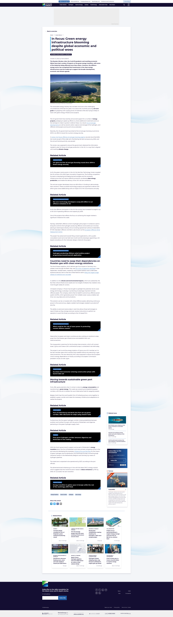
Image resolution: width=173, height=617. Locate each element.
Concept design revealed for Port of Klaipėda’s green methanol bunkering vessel (59, 534)
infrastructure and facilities (82, 451)
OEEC (129, 591)
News (119, 591)
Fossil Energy (93, 4)
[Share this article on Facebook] (58, 504)
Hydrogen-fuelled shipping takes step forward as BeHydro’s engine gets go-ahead (95, 561)
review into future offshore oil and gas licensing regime (68, 137)
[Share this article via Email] (61, 504)
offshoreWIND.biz (75, 1)
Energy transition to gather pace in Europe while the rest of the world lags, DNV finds (73, 486)
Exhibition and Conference (107, 1)
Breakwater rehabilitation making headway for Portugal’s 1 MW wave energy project (95, 534)
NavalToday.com (96, 1)
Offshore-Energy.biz (64, 1)
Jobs (119, 593)
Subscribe (114, 460)
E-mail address (46, 594)
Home (51, 35)
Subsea (86, 4)
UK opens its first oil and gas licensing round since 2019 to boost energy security (74, 163)
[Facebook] (121, 465)
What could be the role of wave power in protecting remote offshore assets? (71, 327)
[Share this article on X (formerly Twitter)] (54, 504)
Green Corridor (63, 495)
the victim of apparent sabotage (85, 268)
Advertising (127, 1)
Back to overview (52, 31)
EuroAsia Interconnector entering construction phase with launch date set (74, 372)
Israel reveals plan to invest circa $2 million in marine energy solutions (113, 561)
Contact (129, 607)
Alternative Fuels (103, 4)
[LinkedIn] (125, 465)
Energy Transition (54, 495)
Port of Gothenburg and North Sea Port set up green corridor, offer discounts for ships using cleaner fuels (72, 413)
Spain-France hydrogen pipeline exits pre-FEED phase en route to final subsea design (77, 561)
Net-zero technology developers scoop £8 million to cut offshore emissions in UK (73, 203)
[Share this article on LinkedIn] (51, 504)
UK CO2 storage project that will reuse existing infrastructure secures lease (77, 534)
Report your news (108, 607)
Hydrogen (70, 4)
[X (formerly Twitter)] (99, 590)
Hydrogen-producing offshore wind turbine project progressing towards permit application (71, 254)
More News (112, 4)
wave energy (78, 495)
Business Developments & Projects (61, 54)
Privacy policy (117, 607)
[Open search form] (124, 5)
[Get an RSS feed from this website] (99, 593)
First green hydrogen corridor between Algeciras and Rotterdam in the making (72, 438)
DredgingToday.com (85, 1)
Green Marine (63, 4)
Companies (128, 593)
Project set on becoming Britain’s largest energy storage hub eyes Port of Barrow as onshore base (113, 534)
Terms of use (124, 607)
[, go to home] (47, 5)
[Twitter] (123, 465)
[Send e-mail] (96, 593)
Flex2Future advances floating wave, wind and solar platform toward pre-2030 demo (59, 561)
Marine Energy (79, 4)
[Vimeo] (106, 590)
